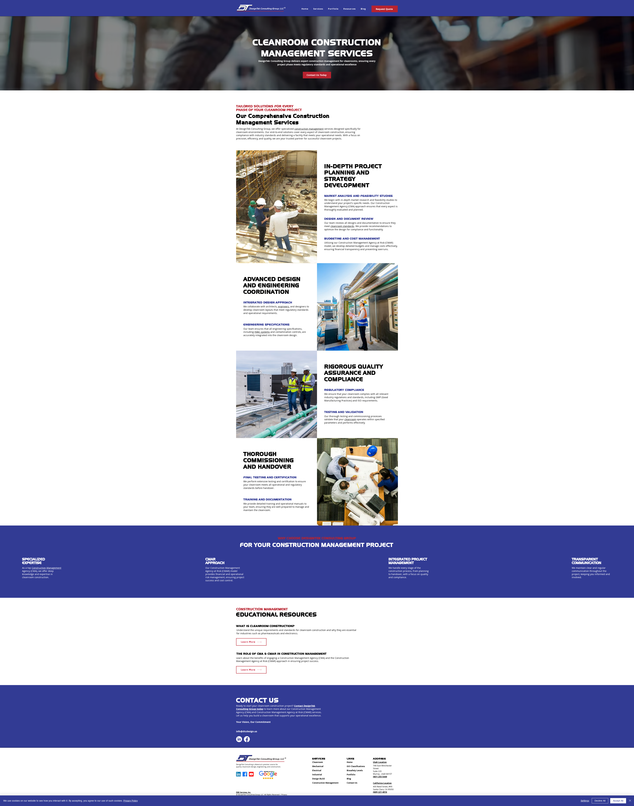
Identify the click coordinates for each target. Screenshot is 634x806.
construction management (309, 128)
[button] (349, 9)
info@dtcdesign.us (246, 731)
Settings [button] (585, 800)
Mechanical (317, 766)
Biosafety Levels (355, 770)
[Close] (630, 800)
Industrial (317, 774)
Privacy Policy (130, 800)
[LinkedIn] (239, 739)
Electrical (316, 770)
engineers (283, 306)
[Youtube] (251, 774)
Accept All (618, 800)
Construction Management (46, 567)
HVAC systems (262, 331)
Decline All (600, 800)
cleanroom (350, 419)
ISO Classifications (356, 766)
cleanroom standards (342, 226)
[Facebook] (247, 739)
